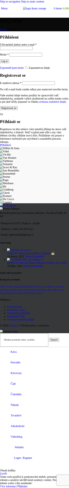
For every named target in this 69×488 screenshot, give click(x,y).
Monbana (42, 289)
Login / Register (23, 457)
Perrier (28, 289)
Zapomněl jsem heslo (12, 67)
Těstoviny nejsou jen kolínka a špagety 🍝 (31, 253)
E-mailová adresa (10, 82)
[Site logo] (34, 8)
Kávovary (58, 289)
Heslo (4, 54)
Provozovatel (14, 306)
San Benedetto (17, 289)
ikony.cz (14, 325)
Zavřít (3, 473)
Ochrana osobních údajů (20, 319)
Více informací (8, 486)
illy (15, 286)
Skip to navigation (10, 1)
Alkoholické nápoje (33, 293)
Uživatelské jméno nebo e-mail (18, 44)
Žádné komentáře (34, 256)
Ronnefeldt (23, 286)
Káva (50, 289)
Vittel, (3, 286)
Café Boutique (8, 205)
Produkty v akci (16, 309)
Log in (4, 61)
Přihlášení (5, 145)
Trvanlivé (18, 293)
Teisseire (59, 286)
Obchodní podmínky (18, 313)
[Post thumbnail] (18, 249)
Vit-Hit (9, 286)
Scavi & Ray (36, 286)
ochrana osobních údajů (52, 101)
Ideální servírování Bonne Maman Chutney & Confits (37, 262)
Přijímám (22, 486)
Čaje (2, 293)
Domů (3, 29)
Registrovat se (8, 108)
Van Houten (48, 286)
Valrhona (4, 289)
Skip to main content (32, 1)
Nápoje (8, 293)
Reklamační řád (16, 316)
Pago (34, 289)
